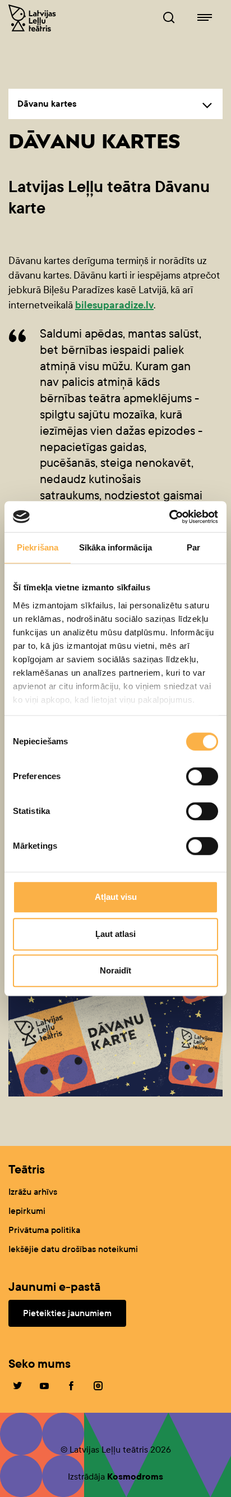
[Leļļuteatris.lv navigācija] (205, 18)
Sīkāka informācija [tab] (115, 547)
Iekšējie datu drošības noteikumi (73, 1249)
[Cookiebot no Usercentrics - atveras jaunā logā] (169, 516)
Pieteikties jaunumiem (67, 1313)
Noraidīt (115, 970)
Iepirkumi (26, 1210)
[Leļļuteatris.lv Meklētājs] (169, 18)
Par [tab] (193, 547)
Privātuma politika (44, 1230)
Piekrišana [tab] (37, 547)
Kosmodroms (135, 1476)
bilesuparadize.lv (114, 305)
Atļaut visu (116, 897)
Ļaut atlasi (115, 934)
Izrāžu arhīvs (32, 1191)
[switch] (202, 776)
